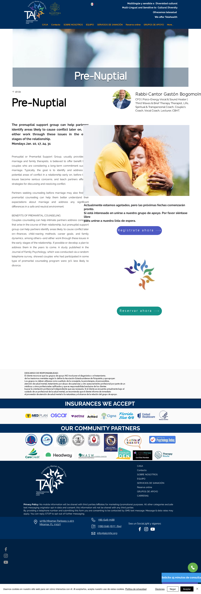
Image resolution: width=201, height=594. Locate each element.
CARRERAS (143, 495)
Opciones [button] (160, 589)
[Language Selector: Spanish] (94, 4)
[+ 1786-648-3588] (193, 567)
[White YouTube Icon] (152, 529)
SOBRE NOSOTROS (147, 474)
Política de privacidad (136, 589)
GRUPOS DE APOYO (147, 491)
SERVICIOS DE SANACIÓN (150, 483)
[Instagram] (5, 555)
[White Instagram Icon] (146, 529)
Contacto (142, 470)
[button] (109, 23)
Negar (173, 589)
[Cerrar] (197, 588)
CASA (140, 466)
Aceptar (187, 589)
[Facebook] (5, 549)
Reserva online (144, 487)
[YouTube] (5, 562)
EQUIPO (141, 478)
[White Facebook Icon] (139, 529)
